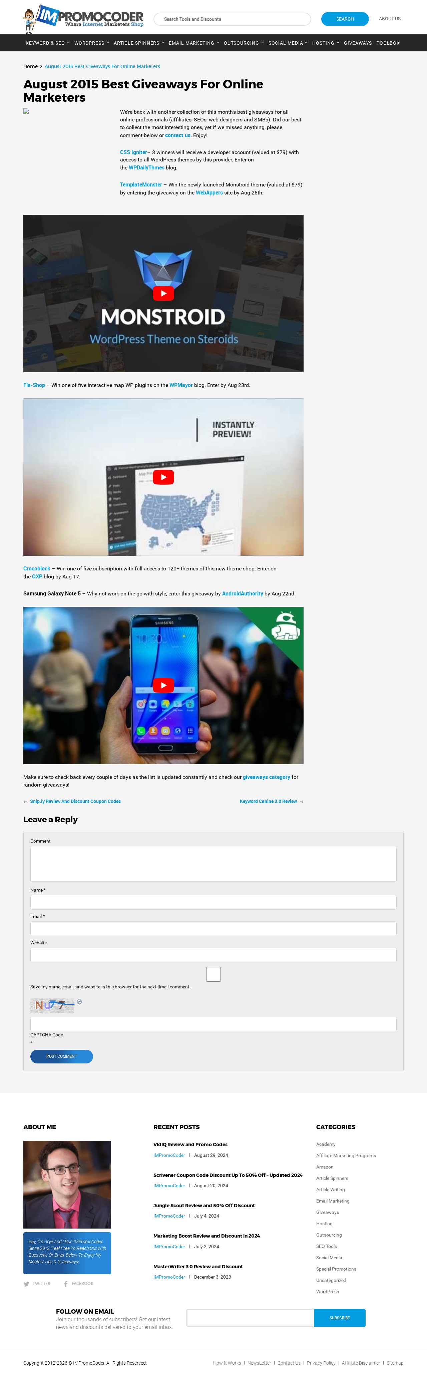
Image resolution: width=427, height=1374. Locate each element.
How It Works (227, 1363)
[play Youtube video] (163, 293)
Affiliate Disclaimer (361, 1363)
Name (38, 890)
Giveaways (358, 43)
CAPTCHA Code (46, 1034)
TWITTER (41, 1283)
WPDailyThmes (147, 167)
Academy (326, 1144)
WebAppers (210, 192)
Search (345, 19)
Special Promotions (336, 1269)
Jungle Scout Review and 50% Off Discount (204, 1206)
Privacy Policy (321, 1363)
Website (38, 942)
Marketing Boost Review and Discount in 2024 (206, 1236)
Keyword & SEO (45, 43)
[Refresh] (79, 1001)
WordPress (89, 43)
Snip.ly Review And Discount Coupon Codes (75, 801)
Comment (40, 841)
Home (30, 66)
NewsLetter (259, 1363)
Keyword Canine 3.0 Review (268, 801)
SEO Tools (326, 1246)
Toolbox (388, 43)
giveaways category (266, 777)
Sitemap (395, 1363)
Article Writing (330, 1189)
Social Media (286, 43)
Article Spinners (136, 43)
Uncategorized (331, 1280)
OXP (38, 576)
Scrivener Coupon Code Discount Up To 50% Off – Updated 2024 (228, 1175)
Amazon (325, 1167)
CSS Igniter (133, 152)
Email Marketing (192, 43)
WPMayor (181, 385)
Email (37, 916)
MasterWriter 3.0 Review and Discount (198, 1267)
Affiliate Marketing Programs (346, 1155)
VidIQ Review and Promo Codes (190, 1144)
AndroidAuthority (243, 593)
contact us (177, 135)
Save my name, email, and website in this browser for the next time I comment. (110, 986)
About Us (390, 18)
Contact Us (289, 1363)
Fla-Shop (34, 385)
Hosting (323, 43)
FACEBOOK (82, 1283)
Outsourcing (241, 43)
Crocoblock (37, 568)
